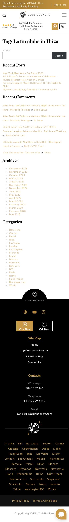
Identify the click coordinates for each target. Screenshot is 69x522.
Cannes (13, 233)
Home (34, 344)
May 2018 (14, 214)
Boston (47, 443)
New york (14, 265)
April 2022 (15, 197)
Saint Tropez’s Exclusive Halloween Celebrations (30, 76)
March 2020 (16, 207)
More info (60, 4)
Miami (12, 255)
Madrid (41, 458)
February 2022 (17, 204)
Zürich (52, 489)
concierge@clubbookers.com (34, 413)
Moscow (10, 468)
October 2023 (17, 175)
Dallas (45, 448)
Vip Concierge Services (35, 350)
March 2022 (16, 201)
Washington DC (34, 489)
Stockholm (15, 483)
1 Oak (47, 152)
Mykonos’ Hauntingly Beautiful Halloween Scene (30, 89)
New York (41, 468)
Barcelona (15, 229)
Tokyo (42, 483)
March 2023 (16, 178)
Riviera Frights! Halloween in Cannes (23, 79)
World (12, 285)
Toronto (55, 483)
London (13, 246)
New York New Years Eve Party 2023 (23, 73)
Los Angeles (15, 249)
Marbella (14, 252)
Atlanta (9, 443)
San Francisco (18, 478)
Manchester (57, 458)
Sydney (30, 483)
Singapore (53, 478)
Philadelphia (24, 473)
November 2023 (18, 171)
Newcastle (57, 468)
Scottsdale (36, 478)
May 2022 (14, 194)
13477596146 (34, 387)
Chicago (13, 448)
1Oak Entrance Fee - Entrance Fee (21, 152)
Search (6, 50)
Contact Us (35, 362)
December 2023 (18, 168)
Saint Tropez (16, 278)
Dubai (12, 236)
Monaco (13, 259)
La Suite (38, 120)
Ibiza (12, 239)
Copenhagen (30, 448)
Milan (41, 463)
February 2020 (17, 211)
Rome (12, 275)
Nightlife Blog (34, 356)
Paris (12, 272)
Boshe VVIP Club (15, 135)
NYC (11, 269)
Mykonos (14, 262)
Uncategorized (17, 282)
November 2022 (18, 188)
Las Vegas (14, 242)
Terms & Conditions (45, 500)
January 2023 (16, 181)
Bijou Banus (40, 109)
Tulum (17, 489)
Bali (20, 443)
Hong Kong (16, 453)
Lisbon (56, 453)
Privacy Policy (20, 500)
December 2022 (18, 184)
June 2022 (15, 191)
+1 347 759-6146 (34, 400)
